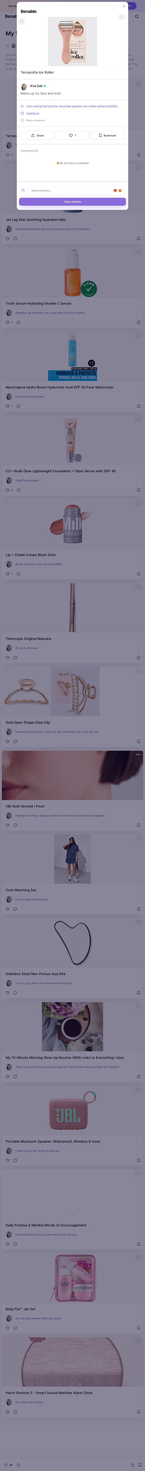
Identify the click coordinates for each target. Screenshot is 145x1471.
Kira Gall (36, 86)
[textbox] (72, 190)
